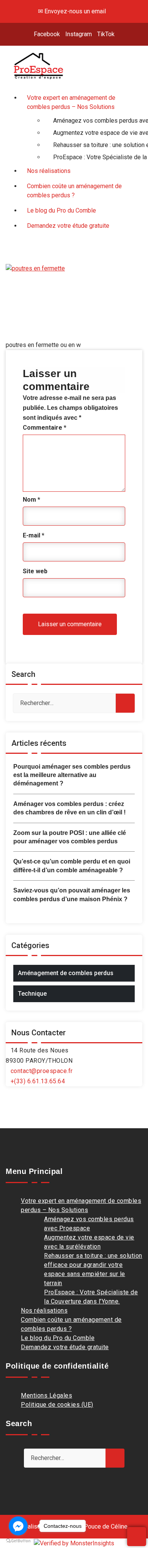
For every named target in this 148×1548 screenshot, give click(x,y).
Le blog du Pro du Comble (57, 1338)
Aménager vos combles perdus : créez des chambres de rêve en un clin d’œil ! (69, 808)
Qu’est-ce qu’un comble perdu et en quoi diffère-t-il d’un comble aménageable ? (71, 865)
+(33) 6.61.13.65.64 (38, 1081)
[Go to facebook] (18, 1525)
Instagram (78, 34)
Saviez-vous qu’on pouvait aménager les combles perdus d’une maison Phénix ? (71, 894)
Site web (35, 571)
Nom (31, 499)
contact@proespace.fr (42, 1071)
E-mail (33, 535)
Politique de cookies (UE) (57, 1404)
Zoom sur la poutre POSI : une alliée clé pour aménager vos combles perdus (69, 837)
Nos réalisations (44, 1310)
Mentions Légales (46, 1395)
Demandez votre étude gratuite (65, 1347)
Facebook (47, 34)
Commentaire (44, 427)
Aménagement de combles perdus (65, 973)
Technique (32, 993)
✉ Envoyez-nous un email (72, 11)
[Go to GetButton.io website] (18, 1540)
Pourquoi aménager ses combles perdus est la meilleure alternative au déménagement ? (72, 775)
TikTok (106, 34)
